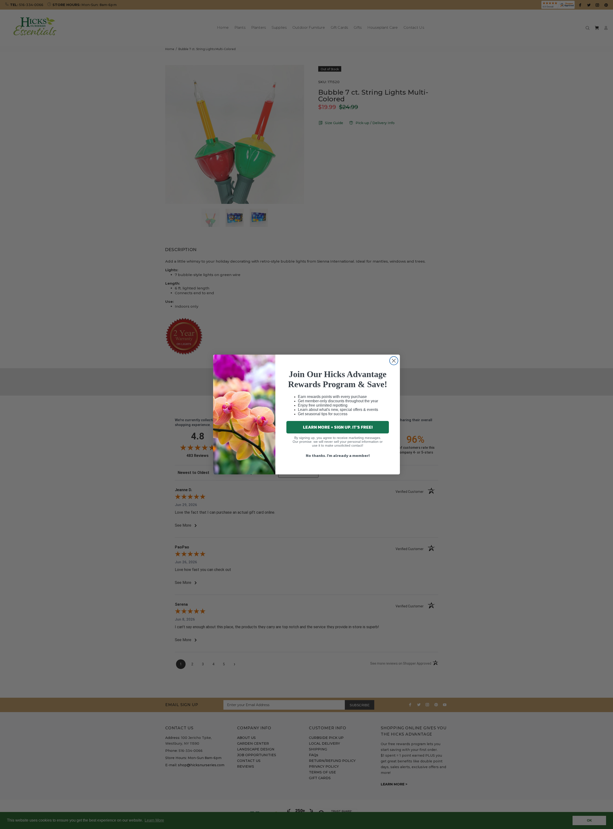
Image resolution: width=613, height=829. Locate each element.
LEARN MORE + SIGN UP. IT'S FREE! (338, 427)
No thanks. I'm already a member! (338, 455)
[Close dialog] (394, 361)
